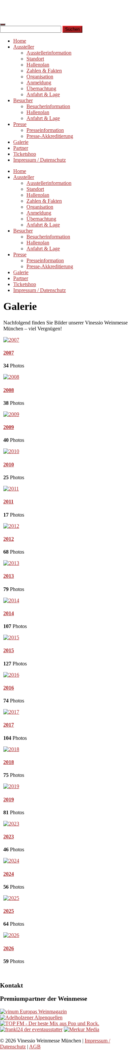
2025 (8, 911)
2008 (8, 390)
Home (19, 41)
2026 (8, 948)
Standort (35, 59)
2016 (8, 688)
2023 (8, 836)
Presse (19, 124)
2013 (8, 576)
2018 (8, 762)
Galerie (20, 142)
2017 (8, 725)
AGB (35, 1046)
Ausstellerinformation (48, 53)
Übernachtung (41, 88)
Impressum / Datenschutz (39, 160)
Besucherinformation (48, 106)
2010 (8, 464)
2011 (8, 501)
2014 (8, 613)
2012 (8, 539)
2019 (8, 799)
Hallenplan (37, 64)
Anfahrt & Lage (43, 94)
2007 (8, 353)
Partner (20, 148)
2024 (8, 874)
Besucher (23, 100)
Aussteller (23, 47)
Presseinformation (45, 130)
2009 (8, 427)
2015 (8, 650)
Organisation (39, 76)
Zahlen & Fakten (44, 70)
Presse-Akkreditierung (49, 136)
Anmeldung (38, 82)
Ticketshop (24, 154)
